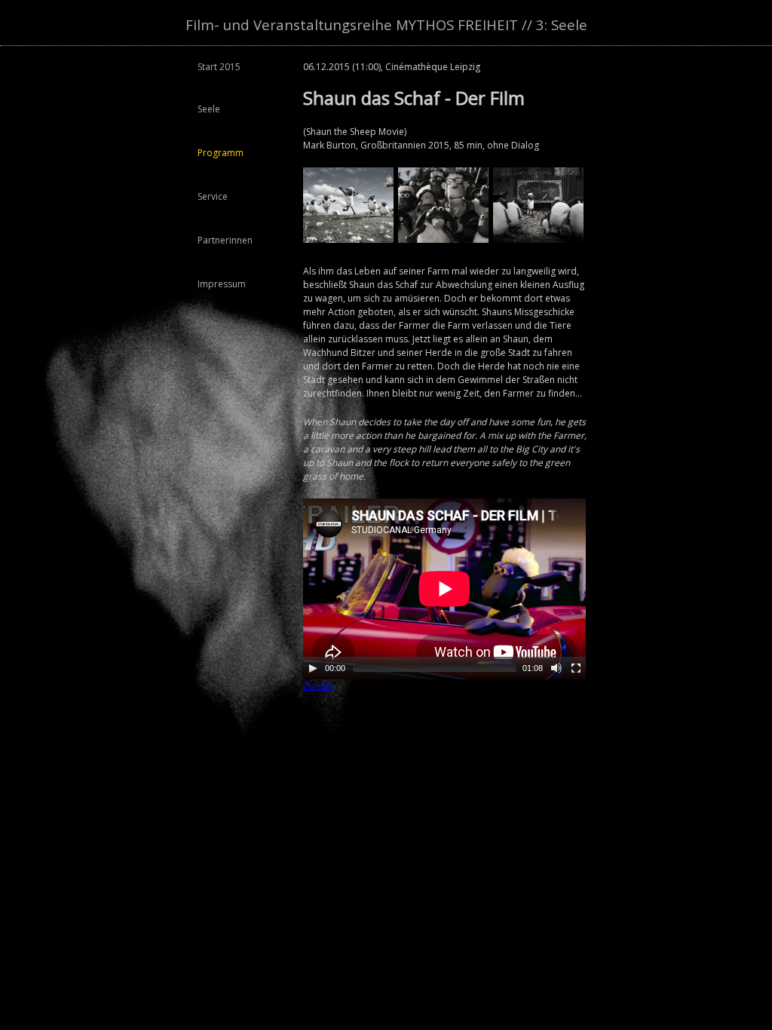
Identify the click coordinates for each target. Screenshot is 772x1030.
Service (213, 196)
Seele (209, 109)
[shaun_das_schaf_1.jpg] (443, 239)
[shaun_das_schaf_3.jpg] (348, 239)
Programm (221, 152)
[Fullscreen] (576, 668)
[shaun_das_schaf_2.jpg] (538, 239)
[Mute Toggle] (556, 668)
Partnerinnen (225, 240)
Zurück (317, 685)
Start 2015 (219, 66)
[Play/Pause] (313, 668)
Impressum (222, 283)
